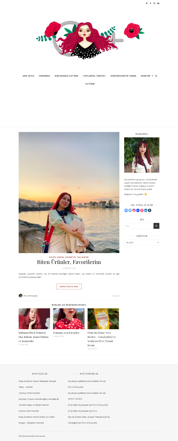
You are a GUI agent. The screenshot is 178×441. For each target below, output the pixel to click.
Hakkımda (44, 75)
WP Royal (22, 436)
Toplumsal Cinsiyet (94, 75)
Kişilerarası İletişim (66, 75)
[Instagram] (134, 210)
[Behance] (138, 210)
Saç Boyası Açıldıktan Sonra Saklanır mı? (85, 381)
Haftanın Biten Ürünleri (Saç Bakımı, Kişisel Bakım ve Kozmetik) (33, 337)
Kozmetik (70, 257)
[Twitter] (130, 210)
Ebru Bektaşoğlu (31, 295)
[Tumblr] (149, 210)
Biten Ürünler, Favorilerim (69, 261)
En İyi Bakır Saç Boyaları (78, 405)
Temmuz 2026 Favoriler (66, 332)
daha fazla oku (69, 286)
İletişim (90, 83)
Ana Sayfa (28, 75)
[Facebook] (126, 210)
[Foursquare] (141, 210)
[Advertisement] (89, 107)
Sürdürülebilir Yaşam (123, 75)
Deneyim (145, 75)
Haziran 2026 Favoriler (29, 411)
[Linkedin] (145, 210)
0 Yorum (115, 295)
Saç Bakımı (83, 257)
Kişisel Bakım (56, 257)
